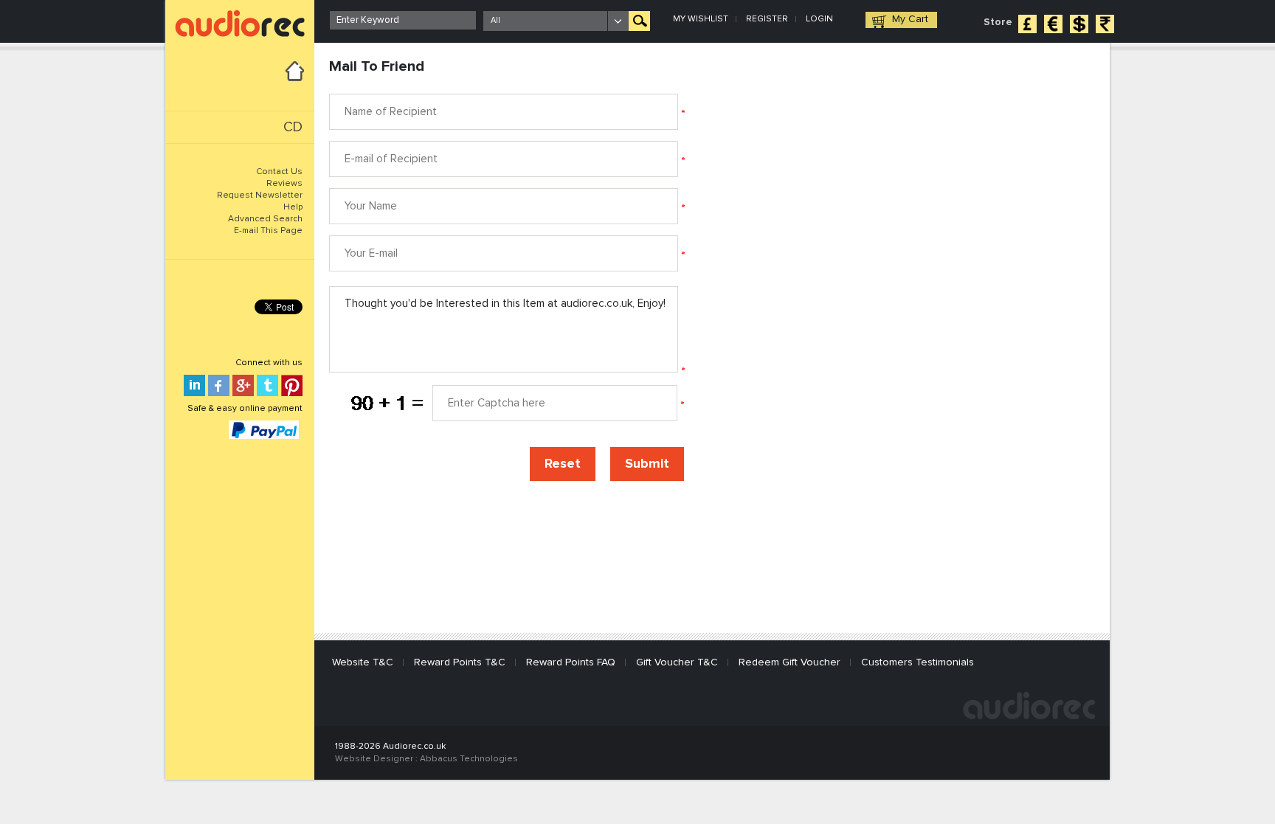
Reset (563, 464)
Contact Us (279, 171)
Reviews (284, 183)
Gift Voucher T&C (677, 662)
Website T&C (362, 662)
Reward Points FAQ (570, 662)
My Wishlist (700, 19)
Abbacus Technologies (469, 759)
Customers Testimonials (917, 662)
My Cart (910, 19)
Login (819, 19)
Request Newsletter (260, 195)
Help (293, 207)
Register (767, 19)
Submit (647, 464)
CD (293, 127)
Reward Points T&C (459, 662)
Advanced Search (265, 219)
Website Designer (374, 759)
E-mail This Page (268, 230)
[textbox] (403, 20)
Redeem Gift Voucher (789, 662)
